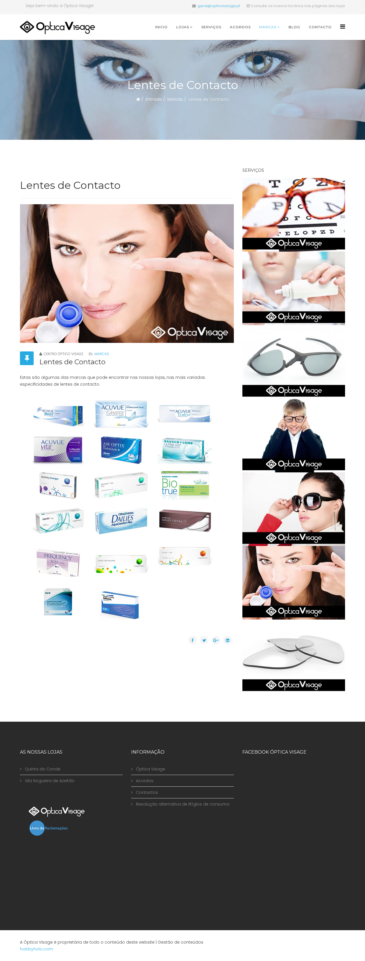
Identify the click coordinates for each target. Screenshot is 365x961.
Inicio (161, 27)
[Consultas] (293, 215)
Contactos (146, 792)
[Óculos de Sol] (293, 509)
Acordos (240, 27)
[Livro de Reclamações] (76, 828)
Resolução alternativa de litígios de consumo (182, 804)
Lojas (182, 27)
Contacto (320, 27)
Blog (294, 27)
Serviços (211, 27)
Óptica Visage (150, 769)
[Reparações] (293, 362)
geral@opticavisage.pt (219, 5)
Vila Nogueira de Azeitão (49, 781)
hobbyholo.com (36, 949)
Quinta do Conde (42, 769)
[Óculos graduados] (293, 435)
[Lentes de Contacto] (293, 583)
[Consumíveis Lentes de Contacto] (293, 288)
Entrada (154, 99)
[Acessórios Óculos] (293, 656)
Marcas (267, 27)
